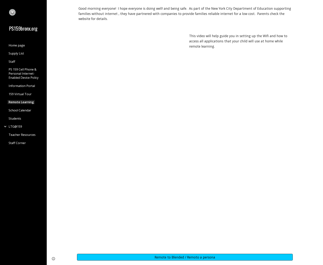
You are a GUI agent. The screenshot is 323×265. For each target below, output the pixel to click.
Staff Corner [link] (17, 143)
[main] (185, 13)
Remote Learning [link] (21, 102)
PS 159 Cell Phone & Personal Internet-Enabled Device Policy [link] (24, 73)
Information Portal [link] (22, 86)
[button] (318, 5)
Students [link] (15, 118)
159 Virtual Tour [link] (20, 94)
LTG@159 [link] (15, 126)
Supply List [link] (16, 53)
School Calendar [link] (20, 110)
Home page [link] (17, 45)
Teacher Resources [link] (22, 135)
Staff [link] (12, 62)
